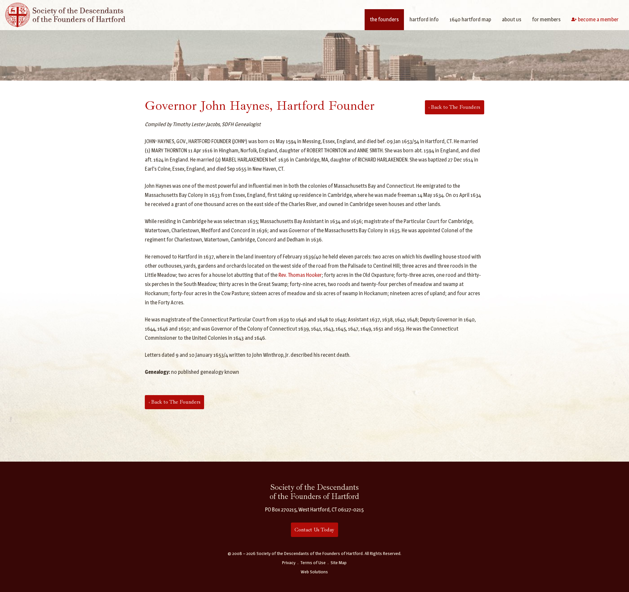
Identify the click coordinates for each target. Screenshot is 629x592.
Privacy (288, 562)
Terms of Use (313, 562)
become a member (598, 19)
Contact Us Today (314, 529)
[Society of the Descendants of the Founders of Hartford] (65, 14)
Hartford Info (424, 19)
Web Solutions (314, 571)
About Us (511, 19)
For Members (546, 19)
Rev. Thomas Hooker (300, 275)
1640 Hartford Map (470, 19)
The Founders (384, 19)
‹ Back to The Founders (454, 107)
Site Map (339, 562)
